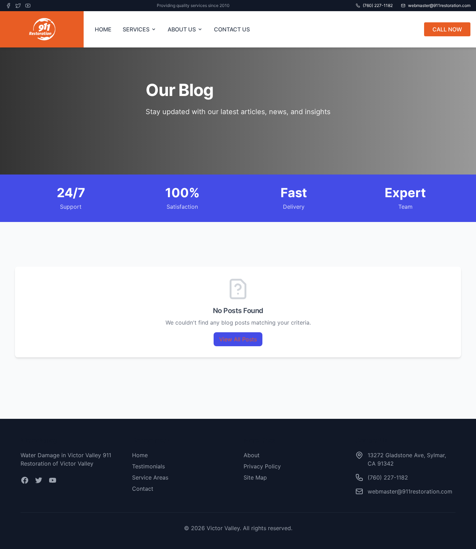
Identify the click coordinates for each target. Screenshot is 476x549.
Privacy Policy (262, 466)
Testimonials (148, 466)
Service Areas (150, 477)
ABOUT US (182, 29)
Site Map (255, 477)
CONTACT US (232, 29)
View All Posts (238, 339)
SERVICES (136, 29)
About (252, 455)
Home (140, 455)
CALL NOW (447, 29)
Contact (142, 488)
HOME (103, 29)
